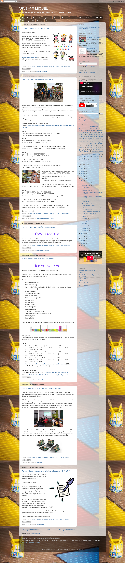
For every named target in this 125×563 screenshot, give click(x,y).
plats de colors (97, 149)
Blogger (81, 549)
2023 (82, 168)
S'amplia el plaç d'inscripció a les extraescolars (39, 227)
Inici (49, 530)
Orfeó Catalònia (83, 285)
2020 (82, 176)
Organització (47, 18)
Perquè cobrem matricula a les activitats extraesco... (91, 212)
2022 (82, 171)
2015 (82, 238)
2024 (80, 127)
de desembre (86, 183)
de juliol (84, 216)
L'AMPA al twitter (84, 281)
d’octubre (85, 187)
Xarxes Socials (84, 159)
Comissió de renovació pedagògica (91, 136)
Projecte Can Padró (84, 283)
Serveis (56, 18)
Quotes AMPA (84, 154)
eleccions (81, 140)
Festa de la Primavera (95, 144)
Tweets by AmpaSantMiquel (87, 120)
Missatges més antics (66, 530)
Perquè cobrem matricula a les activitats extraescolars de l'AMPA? (46, 471)
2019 (82, 178)
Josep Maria (89, 147)
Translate (92, 66)
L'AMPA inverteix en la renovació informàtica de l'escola (42, 388)
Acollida (39, 71)
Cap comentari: (65, 66)
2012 (82, 245)
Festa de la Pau (82, 143)
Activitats (73, 18)
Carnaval (85, 132)
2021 (82, 173)
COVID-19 (98, 138)
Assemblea (96, 128)
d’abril (84, 223)
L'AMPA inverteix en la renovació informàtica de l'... (91, 208)
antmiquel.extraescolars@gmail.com (57, 372)
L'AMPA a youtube (84, 272)
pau (89, 149)
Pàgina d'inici (26, 18)
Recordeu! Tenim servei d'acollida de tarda (37, 29)
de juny (84, 218)
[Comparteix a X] (26, 69)
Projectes (65, 18)
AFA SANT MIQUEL (33, 8)
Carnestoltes (94, 132)
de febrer (85, 228)
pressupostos (100, 152)
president (86, 152)
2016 (82, 236)
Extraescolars (50, 21)
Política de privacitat (28, 21)
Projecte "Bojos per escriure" (87, 270)
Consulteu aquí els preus (29, 57)
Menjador (81, 149)
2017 (82, 233)
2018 (82, 181)
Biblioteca (90, 130)
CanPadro (100, 130)
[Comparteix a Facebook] (28, 69)
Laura (100, 147)
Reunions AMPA (95, 154)
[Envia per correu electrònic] (23, 69)
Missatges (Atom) (36, 533)
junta (95, 147)
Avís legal (40, 21)
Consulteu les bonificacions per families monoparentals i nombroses (45, 364)
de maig (84, 221)
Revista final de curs (85, 156)
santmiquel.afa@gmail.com (87, 72)
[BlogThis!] (24, 69)
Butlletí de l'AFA (97, 18)
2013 (82, 243)
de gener (85, 230)
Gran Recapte (91, 145)
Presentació (36, 18)
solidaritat (101, 158)
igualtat (99, 145)
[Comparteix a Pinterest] (30, 69)
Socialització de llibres (91, 158)
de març (85, 225)
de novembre (86, 185)
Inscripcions (81, 147)
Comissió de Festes (48, 218)
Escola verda (94, 140)
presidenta (92, 152)
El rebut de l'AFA (84, 18)
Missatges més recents (31, 530)
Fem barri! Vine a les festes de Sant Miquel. (38, 80)
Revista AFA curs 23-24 (93, 48)
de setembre (86, 190)
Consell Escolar (87, 138)
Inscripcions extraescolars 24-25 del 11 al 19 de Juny (94, 36)
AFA (80, 128)
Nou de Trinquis (83, 278)
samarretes (96, 156)
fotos (84, 145)
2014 (82, 240)
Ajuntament (88, 128)
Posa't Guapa (83, 151)
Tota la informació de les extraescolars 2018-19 (39, 259)
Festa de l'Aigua (96, 142)
